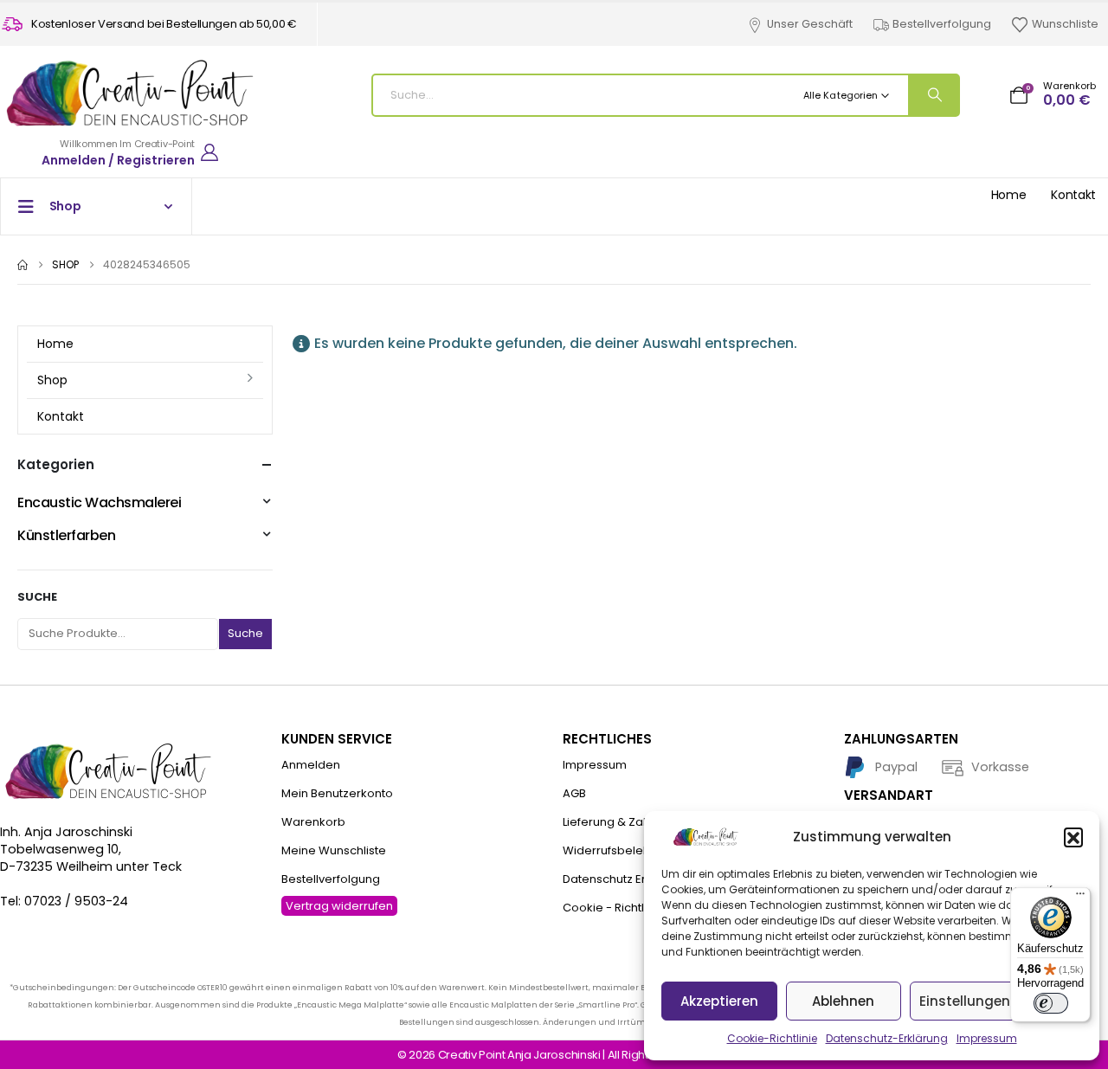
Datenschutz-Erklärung (887, 1038)
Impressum (987, 1038)
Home (1009, 194)
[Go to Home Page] (22, 265)
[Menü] (1080, 897)
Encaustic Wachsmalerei (99, 502)
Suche (37, 597)
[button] (1073, 837)
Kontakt (1073, 194)
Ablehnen (843, 1001)
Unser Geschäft (810, 23)
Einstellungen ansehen (996, 1001)
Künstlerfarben (66, 535)
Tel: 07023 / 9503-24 (64, 901)
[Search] (933, 95)
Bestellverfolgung (941, 23)
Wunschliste (1065, 23)
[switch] (1051, 1003)
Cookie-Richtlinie (772, 1038)
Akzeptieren (719, 1001)
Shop (52, 380)
